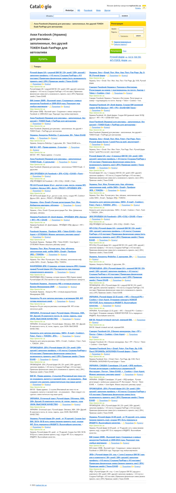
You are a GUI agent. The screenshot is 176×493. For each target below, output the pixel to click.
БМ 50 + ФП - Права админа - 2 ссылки (48, 147)
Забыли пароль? (120, 44)
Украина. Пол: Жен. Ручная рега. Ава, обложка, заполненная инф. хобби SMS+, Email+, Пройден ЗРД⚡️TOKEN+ (53, 251)
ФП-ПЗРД (115, 60)
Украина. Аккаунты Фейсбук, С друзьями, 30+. (111, 257)
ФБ (126, 57)
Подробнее (37, 84)
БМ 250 (137, 57)
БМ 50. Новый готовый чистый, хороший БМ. (110, 320)
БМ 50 (130, 57)
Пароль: (114, 32)
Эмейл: (114, 29)
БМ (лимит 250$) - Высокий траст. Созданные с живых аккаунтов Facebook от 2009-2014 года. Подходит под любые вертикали (56, 103)
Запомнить (124, 36)
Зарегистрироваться (122, 42)
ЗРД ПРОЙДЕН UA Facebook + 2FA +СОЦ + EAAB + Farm (56, 173)
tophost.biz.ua (41, 485)
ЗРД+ (130, 60)
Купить (47, 84)
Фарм (124, 60)
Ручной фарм (117, 57)
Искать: (50, 16)
